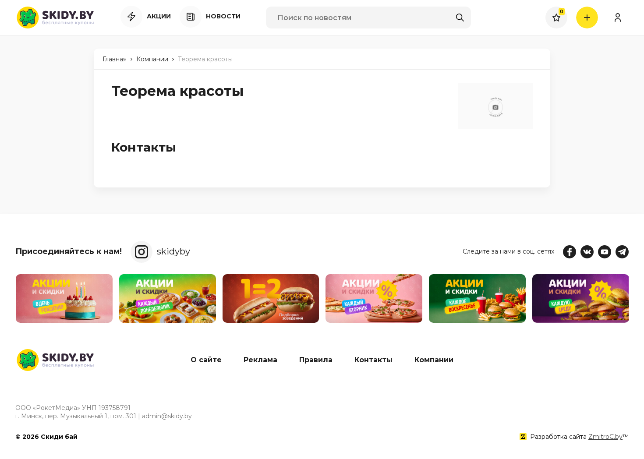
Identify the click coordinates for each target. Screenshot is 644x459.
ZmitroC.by (605, 437)
